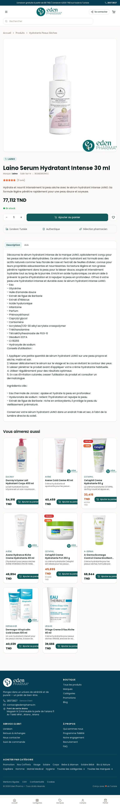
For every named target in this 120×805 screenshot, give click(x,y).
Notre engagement (73, 737)
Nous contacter (11, 737)
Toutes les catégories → (71, 769)
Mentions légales (11, 782)
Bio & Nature (103, 764)
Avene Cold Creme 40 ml (59, 480)
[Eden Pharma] (49, 11)
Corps (56, 764)
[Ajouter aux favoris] (113, 217)
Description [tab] (13, 245)
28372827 (112, 3)
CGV (24, 782)
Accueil (7, 32)
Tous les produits (72, 684)
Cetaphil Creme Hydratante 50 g (93, 482)
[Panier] (114, 12)
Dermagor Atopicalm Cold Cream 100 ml (18, 631)
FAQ (65, 746)
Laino (11, 159)
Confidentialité (37, 782)
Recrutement (70, 742)
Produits (20, 32)
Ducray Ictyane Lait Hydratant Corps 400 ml (20, 482)
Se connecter (101, 11)
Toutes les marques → (100, 769)
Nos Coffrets (24, 764)
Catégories (69, 693)
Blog (65, 702)
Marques (67, 689)
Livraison (7, 728)
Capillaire (8, 769)
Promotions (69, 697)
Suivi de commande (14, 742)
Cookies (51, 782)
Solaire (46, 764)
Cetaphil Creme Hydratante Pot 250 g (57, 556)
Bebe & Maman (70, 764)
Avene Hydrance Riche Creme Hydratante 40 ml (20, 556)
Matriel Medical (35, 769)
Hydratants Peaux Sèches (43, 32)
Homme (20, 769)
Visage (36, 764)
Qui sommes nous (73, 728)
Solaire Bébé (87, 764)
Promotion (9, 764)
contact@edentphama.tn (21, 704)
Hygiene (50, 769)
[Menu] (6, 12)
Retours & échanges (14, 733)
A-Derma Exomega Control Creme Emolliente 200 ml (99, 558)
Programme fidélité (73, 733)
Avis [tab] (26, 245)
